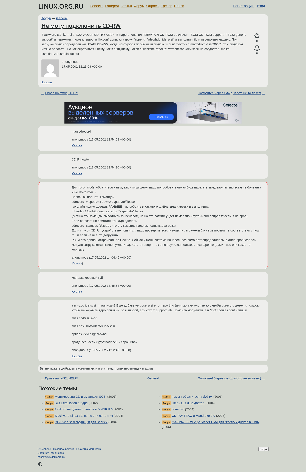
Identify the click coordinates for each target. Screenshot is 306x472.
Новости (96, 6)
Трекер (166, 6)
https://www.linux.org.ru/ (51, 456)
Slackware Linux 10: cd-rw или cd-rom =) (84, 415)
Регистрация (243, 6)
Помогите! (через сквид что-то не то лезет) (229, 93)
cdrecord (178, 409)
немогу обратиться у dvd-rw (192, 396)
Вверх (263, 449)
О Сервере (44, 448)
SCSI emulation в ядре (71, 403)
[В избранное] (257, 35)
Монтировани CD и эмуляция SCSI (80, 396)
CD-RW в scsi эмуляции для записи (81, 422)
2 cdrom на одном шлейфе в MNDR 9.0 (84, 409)
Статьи (126, 6)
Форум (139, 6)
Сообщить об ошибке (51, 452)
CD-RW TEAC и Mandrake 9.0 (193, 415)
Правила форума (63, 448)
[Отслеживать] (257, 48)
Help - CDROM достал (188, 403)
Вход (261, 6)
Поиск (179, 6)
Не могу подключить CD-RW (81, 25)
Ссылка (47, 82)
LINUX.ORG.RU (60, 6)
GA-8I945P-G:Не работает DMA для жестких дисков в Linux (215, 422)
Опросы (152, 6)
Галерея (112, 6)
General (61, 18)
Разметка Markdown (88, 448)
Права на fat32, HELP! (61, 93)
